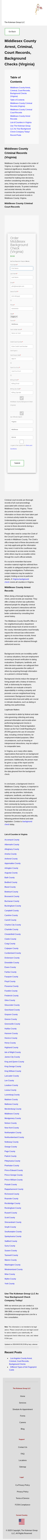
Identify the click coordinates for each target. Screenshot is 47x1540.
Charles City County (13, 925)
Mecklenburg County (13, 1109)
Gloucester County (12, 1005)
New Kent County (12, 1128)
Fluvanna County (11, 986)
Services (22, 1403)
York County (9, 1284)
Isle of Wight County (13, 1052)
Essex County (10, 967)
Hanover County (11, 1033)
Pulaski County (11, 1184)
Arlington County (11, 868)
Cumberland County (13, 953)
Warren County (11, 1260)
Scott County (10, 1218)
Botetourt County (11, 892)
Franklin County (11, 991)
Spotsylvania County (13, 1236)
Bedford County (11, 882)
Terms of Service (22, 1498)
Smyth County (10, 1227)
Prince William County (14, 1180)
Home (22, 1396)
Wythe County (10, 1279)
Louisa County (10, 1090)
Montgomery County (13, 1118)
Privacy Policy (22, 1492)
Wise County (10, 1274)
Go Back (12, 32)
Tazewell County (11, 1255)
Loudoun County (11, 1085)
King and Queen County (14, 1062)
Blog (23, 1429)
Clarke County (10, 939)
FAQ (22, 1454)
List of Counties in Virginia (20, 122)
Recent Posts (15, 135)
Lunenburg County (12, 1095)
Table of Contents (17, 100)
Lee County (9, 1080)
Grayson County (11, 1014)
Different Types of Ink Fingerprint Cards (23, 1368)
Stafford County (11, 1241)
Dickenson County (12, 958)
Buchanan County (12, 901)
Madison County (11, 1099)
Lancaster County (12, 1076)
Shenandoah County (13, 1222)
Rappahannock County (14, 1189)
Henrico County (11, 1038)
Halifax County (11, 1029)
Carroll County (10, 920)
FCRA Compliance (22, 1505)
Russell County (11, 1213)
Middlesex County (12, 1114)
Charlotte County (11, 929)
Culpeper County (11, 948)
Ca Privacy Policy (22, 1485)
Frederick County (11, 996)
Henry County (10, 1043)
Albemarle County (12, 844)
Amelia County (11, 854)
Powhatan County (12, 1166)
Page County (10, 1151)
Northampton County (13, 1132)
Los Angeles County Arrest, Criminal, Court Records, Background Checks (20, 1361)
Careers (22, 1422)
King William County (13, 1071)
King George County (13, 1066)
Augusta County (11, 873)
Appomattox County (13, 863)
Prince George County (14, 1175)
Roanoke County (11, 1199)
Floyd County (10, 981)
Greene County (11, 1019)
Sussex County (11, 1251)
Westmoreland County (14, 1269)
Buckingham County (13, 906)
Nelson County (11, 1123)
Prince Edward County (14, 1170)
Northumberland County (14, 1137)
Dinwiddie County (12, 963)
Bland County (10, 887)
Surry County (10, 1246)
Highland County (11, 1047)
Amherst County (11, 859)
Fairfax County (10, 972)
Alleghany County (12, 849)
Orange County (11, 1147)
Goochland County (12, 1010)
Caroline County (11, 915)
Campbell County (12, 911)
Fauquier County (11, 977)
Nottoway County (11, 1142)
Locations (23, 1460)
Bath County (10, 878)
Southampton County (13, 1232)
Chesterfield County (13, 934)
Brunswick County (12, 896)
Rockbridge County (12, 1203)
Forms (22, 1416)
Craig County (10, 944)
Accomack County (12, 840)
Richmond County (12, 1194)
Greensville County (12, 1024)
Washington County (12, 1265)
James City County (12, 1057)
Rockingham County (13, 1208)
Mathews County (11, 1104)
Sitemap (22, 1467)
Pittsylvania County (12, 1161)
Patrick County (10, 1156)
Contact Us (22, 1447)
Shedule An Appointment (23, 1409)
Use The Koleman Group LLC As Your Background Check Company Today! (20, 129)
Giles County (10, 1000)
